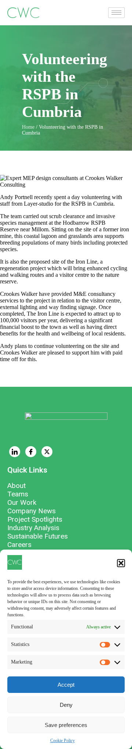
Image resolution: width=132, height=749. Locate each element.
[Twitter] (46, 451)
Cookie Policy (62, 740)
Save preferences (66, 725)
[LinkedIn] (14, 451)
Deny (66, 705)
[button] (121, 563)
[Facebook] (30, 451)
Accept (66, 685)
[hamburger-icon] (116, 12)
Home (28, 127)
